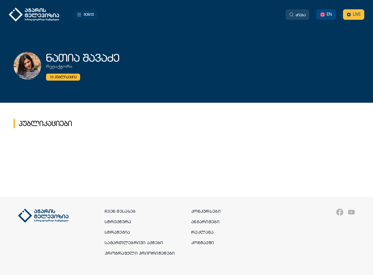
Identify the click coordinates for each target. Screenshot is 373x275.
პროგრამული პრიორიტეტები (140, 253)
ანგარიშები (205, 221)
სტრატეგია (117, 232)
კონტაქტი (202, 242)
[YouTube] (351, 212)
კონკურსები (206, 211)
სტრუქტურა (118, 221)
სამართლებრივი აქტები (134, 242)
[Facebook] (339, 212)
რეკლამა (202, 232)
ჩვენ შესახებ (120, 211)
